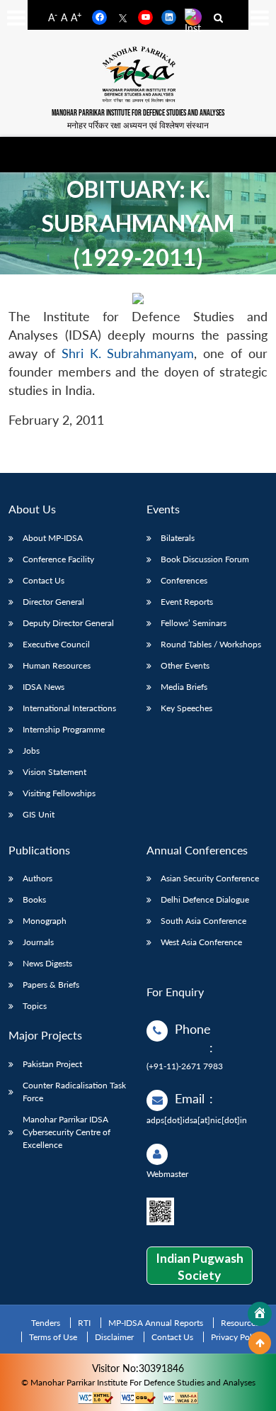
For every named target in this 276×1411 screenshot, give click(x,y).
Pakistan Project (52, 1064)
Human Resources (57, 665)
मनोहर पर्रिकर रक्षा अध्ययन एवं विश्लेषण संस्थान (138, 125)
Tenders (45, 1322)
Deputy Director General (68, 623)
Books (34, 899)
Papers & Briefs (51, 984)
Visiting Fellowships (59, 793)
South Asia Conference (203, 920)
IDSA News (43, 686)
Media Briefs (184, 686)
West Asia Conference (201, 942)
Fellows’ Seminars (193, 623)
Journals (38, 942)
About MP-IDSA (53, 537)
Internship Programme (64, 729)
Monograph (45, 920)
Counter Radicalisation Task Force (74, 1091)
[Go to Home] (260, 1314)
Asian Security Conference (210, 878)
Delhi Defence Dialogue (205, 899)
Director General (53, 601)
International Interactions (69, 708)
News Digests (47, 963)
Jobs (31, 750)
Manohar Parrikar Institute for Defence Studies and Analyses (138, 113)
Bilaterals (178, 537)
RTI (84, 1322)
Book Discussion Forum (205, 559)
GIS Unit (38, 814)
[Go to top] (259, 1343)
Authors (37, 878)
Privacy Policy (237, 1337)
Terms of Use (53, 1337)
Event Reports (187, 601)
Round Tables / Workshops (211, 644)
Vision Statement (54, 771)
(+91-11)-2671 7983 (184, 1066)
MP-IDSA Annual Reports (155, 1322)
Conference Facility (58, 559)
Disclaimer (114, 1337)
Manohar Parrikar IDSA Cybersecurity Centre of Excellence (66, 1132)
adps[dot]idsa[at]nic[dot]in (196, 1120)
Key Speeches (186, 708)
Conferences (184, 580)
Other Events (185, 665)
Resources (240, 1322)
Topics (35, 1005)
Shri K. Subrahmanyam (128, 353)
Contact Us (43, 580)
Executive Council (56, 644)
